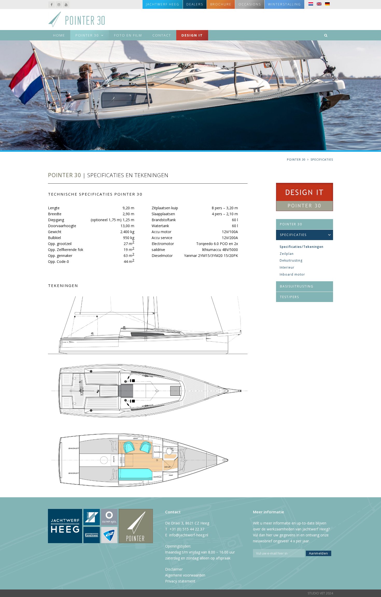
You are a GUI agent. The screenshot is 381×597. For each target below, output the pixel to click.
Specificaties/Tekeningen (301, 246)
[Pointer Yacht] (76, 19)
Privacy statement (180, 581)
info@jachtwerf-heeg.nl (188, 535)
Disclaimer (174, 569)
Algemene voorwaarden (185, 575)
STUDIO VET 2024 (320, 593)
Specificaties (293, 235)
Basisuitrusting (297, 286)
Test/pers (289, 297)
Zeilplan (287, 253)
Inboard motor (292, 274)
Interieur (287, 267)
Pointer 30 (291, 224)
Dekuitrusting (291, 260)
